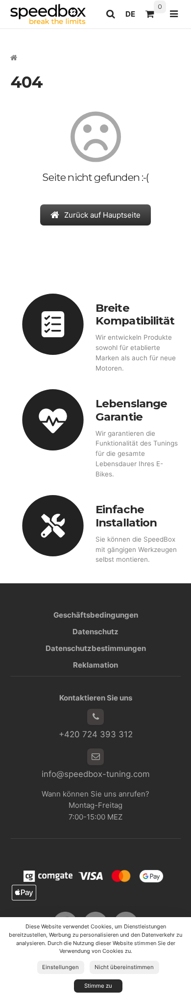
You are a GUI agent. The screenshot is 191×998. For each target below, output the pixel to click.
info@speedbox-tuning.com (96, 774)
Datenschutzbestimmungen (96, 648)
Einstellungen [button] (60, 967)
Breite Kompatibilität (135, 314)
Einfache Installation (126, 515)
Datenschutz (95, 631)
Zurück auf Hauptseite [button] (102, 215)
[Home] (48, 14)
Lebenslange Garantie (131, 410)
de (132, 16)
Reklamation (95, 665)
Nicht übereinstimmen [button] (124, 967)
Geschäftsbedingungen (95, 615)
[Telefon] (95, 717)
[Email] (95, 756)
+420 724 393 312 (96, 734)
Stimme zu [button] (98, 985)
